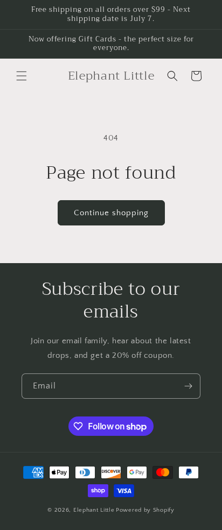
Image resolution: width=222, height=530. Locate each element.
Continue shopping (111, 212)
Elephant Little (94, 510)
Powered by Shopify (145, 510)
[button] (21, 76)
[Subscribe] (188, 386)
